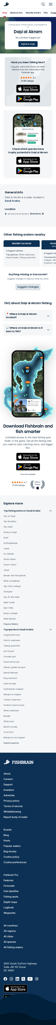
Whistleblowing (12, 811)
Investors (9, 789)
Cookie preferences (15, 862)
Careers (8, 779)
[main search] (43, 4)
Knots (7, 840)
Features (8, 880)
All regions (10, 930)
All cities (8, 936)
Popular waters (12, 845)
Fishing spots (11, 896)
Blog (6, 835)
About (7, 773)
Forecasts (9, 885)
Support (8, 784)
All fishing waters (13, 947)
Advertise (9, 795)
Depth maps (10, 902)
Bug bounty (10, 851)
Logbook (9, 907)
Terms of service (13, 806)
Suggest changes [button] (28, 287)
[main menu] (50, 4)
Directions (35, 213)
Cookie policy (11, 856)
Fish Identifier (11, 891)
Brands (7, 829)
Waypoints (9, 912)
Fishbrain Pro (11, 874)
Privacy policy (11, 800)
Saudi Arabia (12, 200)
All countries (11, 925)
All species (10, 941)
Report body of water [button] (16, 817)
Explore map (28, 44)
